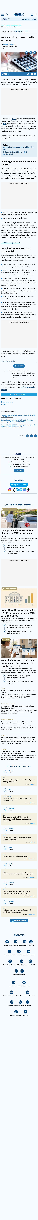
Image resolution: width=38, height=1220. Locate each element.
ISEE (27, 31)
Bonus (7, 639)
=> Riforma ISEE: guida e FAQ (10, 243)
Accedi (34, 19)
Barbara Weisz (31, 858)
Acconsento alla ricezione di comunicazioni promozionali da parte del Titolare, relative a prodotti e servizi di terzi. (24, 374)
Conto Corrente (18, 31)
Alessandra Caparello (9, 44)
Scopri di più (26, 19)
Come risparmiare (11, 509)
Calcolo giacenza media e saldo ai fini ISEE (18, 148)
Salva (32, 74)
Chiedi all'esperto (20, 920)
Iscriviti (19, 470)
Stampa (28, 74)
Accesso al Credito (8, 704)
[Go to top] (34, 1214)
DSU (4, 123)
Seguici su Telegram (19, 394)
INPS (3, 735)
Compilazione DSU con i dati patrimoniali (15, 153)
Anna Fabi (32, 784)
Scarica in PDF (35, 74)
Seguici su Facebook (20, 485)
